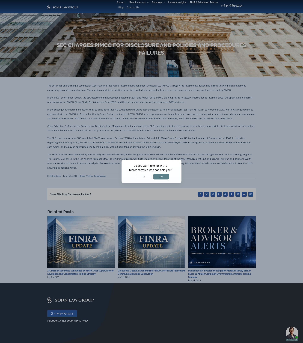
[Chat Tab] (151, 171)
